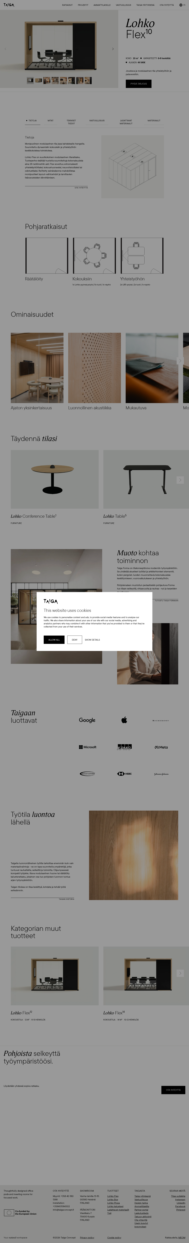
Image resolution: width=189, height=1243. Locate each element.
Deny (74, 639)
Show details (92, 639)
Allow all (54, 639)
